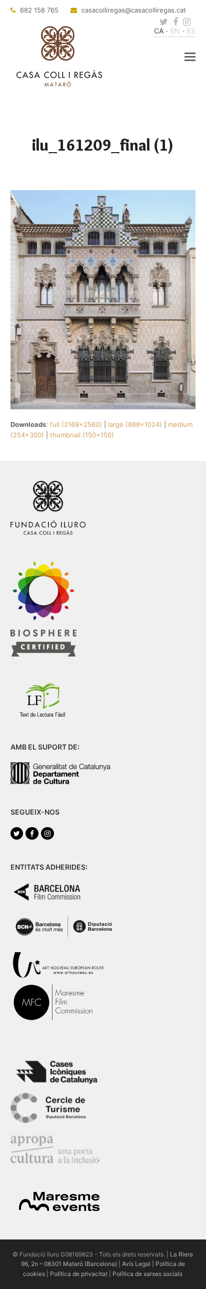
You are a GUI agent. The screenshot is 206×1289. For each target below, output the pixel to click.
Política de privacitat (79, 1273)
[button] (190, 56)
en (175, 31)
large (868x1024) (135, 424)
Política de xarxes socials (147, 1273)
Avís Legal (136, 1263)
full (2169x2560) (76, 424)
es (191, 31)
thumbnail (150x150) (82, 435)
